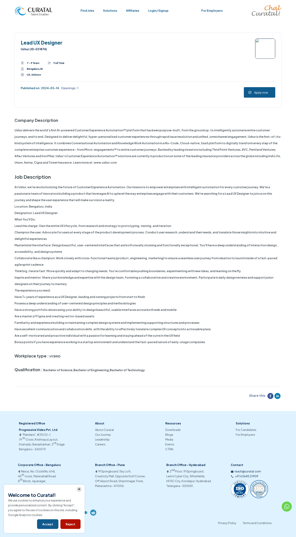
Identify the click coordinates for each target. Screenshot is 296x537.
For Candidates (246, 429)
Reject (70, 524)
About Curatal (104, 429)
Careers (100, 444)
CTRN (169, 449)
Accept (47, 524)
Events (169, 444)
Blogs (169, 434)
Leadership (102, 439)
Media (169, 439)
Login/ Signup (158, 10)
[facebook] (270, 396)
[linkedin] (278, 396)
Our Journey (103, 434)
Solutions (110, 10)
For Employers (212, 10)
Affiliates (132, 10)
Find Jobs (87, 10)
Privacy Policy (227, 523)
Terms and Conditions (257, 523)
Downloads (173, 429)
